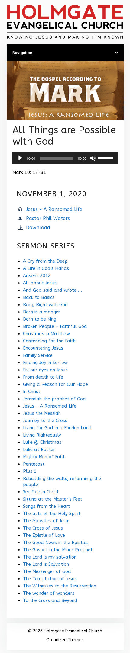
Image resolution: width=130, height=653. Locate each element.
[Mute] (93, 158)
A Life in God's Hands (46, 268)
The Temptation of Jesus (50, 578)
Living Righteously (42, 435)
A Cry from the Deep (45, 261)
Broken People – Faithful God (55, 326)
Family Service (38, 355)
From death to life (43, 377)
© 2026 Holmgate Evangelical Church (65, 631)
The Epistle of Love (44, 535)
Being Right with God (45, 304)
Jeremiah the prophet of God (54, 399)
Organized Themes (65, 639)
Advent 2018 (37, 275)
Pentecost (33, 464)
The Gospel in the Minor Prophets (59, 549)
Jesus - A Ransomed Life (54, 209)
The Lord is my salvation (49, 557)
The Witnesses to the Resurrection (59, 586)
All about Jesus (40, 283)
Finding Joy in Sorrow (45, 362)
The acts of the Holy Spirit (51, 513)
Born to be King (39, 319)
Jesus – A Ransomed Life (49, 406)
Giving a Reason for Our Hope (55, 384)
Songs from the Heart (46, 506)
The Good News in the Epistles (56, 542)
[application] (65, 158)
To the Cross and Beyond (50, 600)
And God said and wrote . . (52, 290)
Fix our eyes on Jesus (45, 370)
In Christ (31, 391)
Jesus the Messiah (42, 413)
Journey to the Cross (45, 420)
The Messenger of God (47, 571)
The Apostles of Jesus (46, 520)
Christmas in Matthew (46, 333)
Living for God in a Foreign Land (57, 428)
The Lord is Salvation (46, 564)
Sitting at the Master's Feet (52, 499)
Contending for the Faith (49, 341)
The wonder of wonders (48, 593)
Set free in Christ (41, 492)
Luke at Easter (39, 449)
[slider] (106, 157)
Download (38, 227)
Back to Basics (38, 297)
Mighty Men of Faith (44, 456)
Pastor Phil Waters (48, 218)
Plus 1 (30, 471)
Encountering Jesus (43, 348)
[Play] (20, 158)
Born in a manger (41, 312)
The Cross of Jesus (43, 528)
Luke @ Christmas (42, 442)
